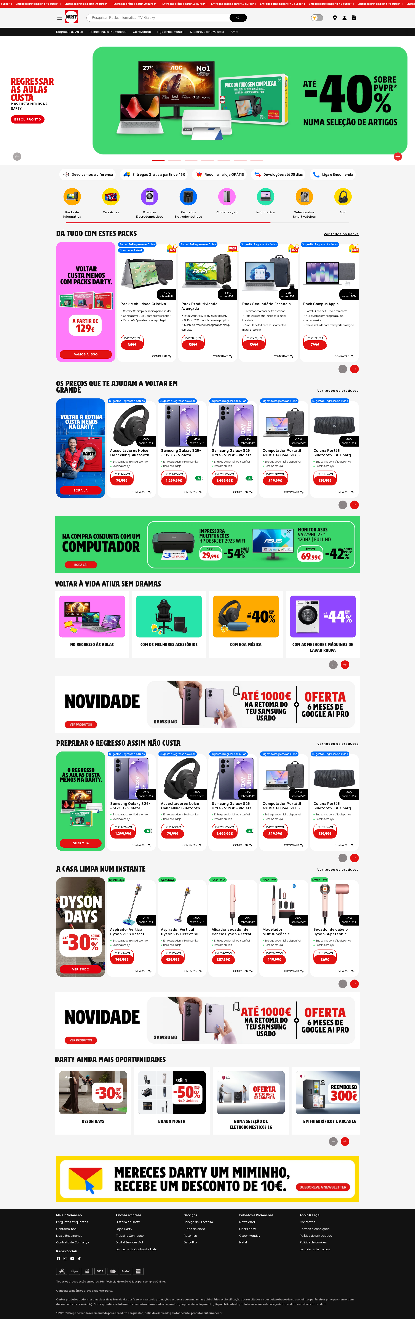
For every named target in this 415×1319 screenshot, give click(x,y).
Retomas (190, 1235)
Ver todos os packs (341, 234)
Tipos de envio (194, 1229)
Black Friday (247, 1229)
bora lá (80, 490)
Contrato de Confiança (72, 1242)
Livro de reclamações (315, 1249)
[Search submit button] (238, 18)
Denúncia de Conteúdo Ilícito (136, 1249)
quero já (80, 843)
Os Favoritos (142, 32)
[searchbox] (166, 18)
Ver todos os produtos (338, 391)
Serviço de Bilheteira (198, 1222)
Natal (243, 1242)
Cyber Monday (249, 1235)
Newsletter (247, 1222)
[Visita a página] (85, 302)
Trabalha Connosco (130, 1235)
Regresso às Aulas (69, 32)
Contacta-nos (66, 1229)
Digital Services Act (129, 1242)
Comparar (159, 356)
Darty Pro (190, 1242)
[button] (354, 17)
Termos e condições (315, 1229)
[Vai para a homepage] (71, 17)
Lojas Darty (124, 1229)
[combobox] (166, 18)
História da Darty (128, 1222)
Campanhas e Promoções (107, 32)
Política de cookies (313, 1242)
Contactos (307, 1222)
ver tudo (27, 119)
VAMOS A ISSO (86, 354)
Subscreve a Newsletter (207, 32)
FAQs (234, 32)
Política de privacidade (316, 1235)
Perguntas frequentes (72, 1222)
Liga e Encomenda (170, 32)
